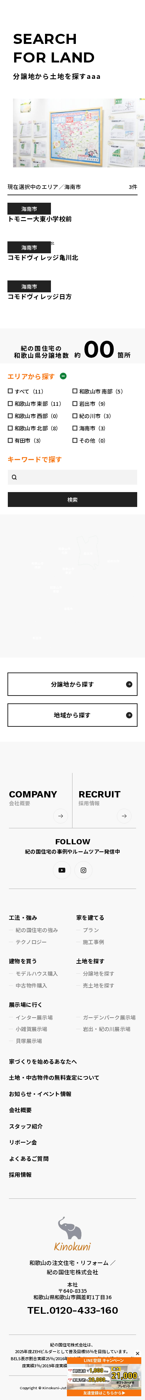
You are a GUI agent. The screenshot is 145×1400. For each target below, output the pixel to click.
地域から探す (72, 714)
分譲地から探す (72, 684)
